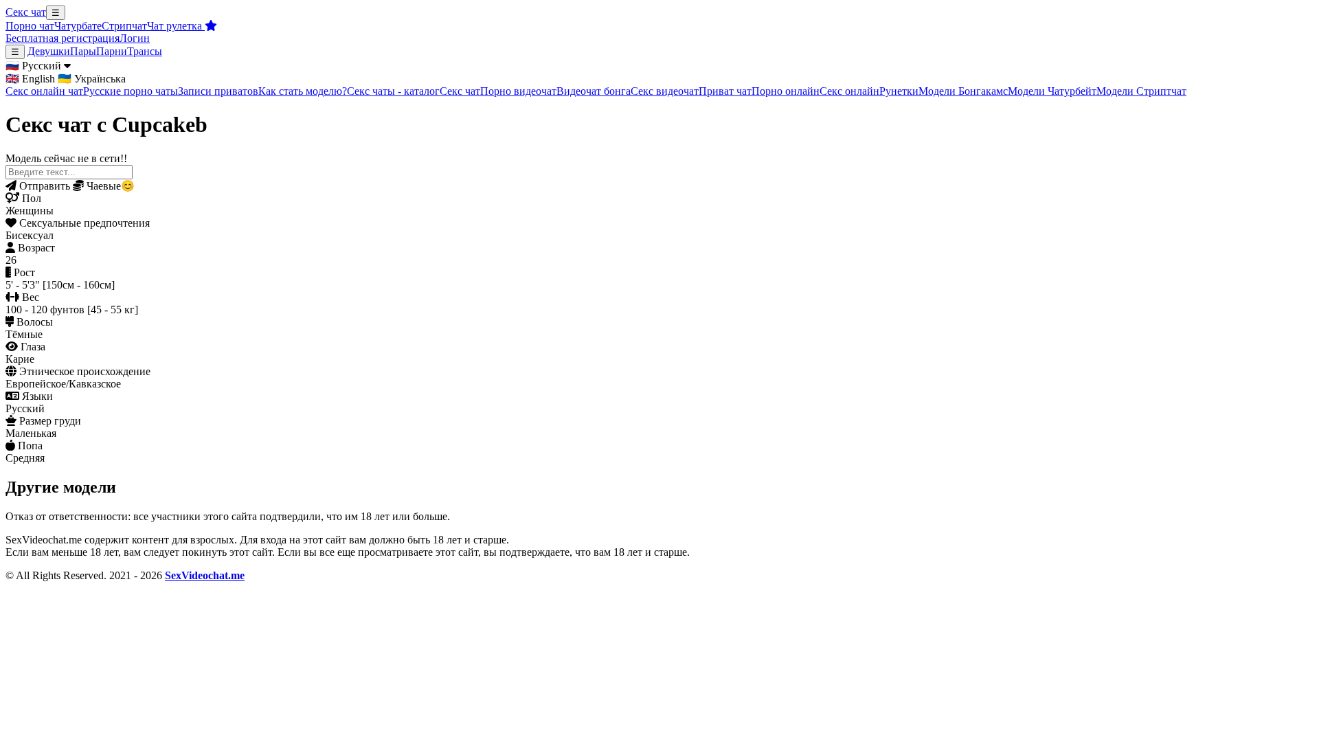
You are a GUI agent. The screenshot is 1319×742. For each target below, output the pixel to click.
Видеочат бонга (593, 91)
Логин (135, 38)
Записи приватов (218, 91)
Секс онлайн (849, 91)
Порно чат (29, 26)
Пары (83, 51)
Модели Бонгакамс (963, 91)
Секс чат (25, 12)
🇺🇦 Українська (92, 79)
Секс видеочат (665, 91)
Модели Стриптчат (1141, 91)
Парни (111, 51)
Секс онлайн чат (44, 91)
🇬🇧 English (30, 79)
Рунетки (898, 91)
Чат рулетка (176, 26)
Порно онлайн (786, 91)
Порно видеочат (518, 91)
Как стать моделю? (302, 91)
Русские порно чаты (130, 91)
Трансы (144, 51)
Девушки (48, 51)
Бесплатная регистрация (62, 38)
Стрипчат (124, 26)
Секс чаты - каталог (393, 91)
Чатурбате (78, 26)
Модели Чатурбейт (1052, 91)
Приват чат (725, 91)
